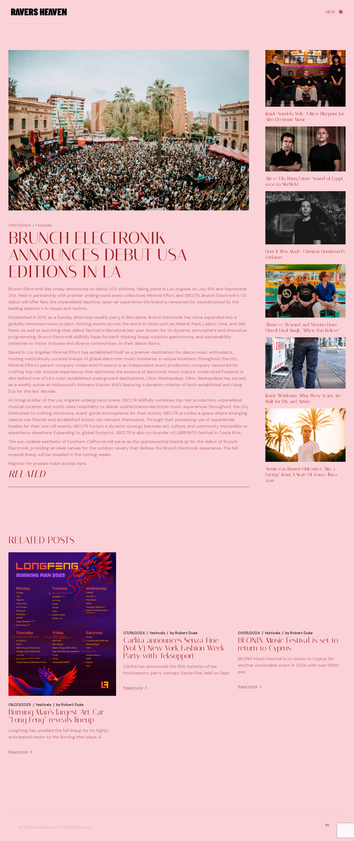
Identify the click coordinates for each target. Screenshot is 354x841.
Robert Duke (70, 704)
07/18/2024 (134, 633)
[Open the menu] (334, 12)
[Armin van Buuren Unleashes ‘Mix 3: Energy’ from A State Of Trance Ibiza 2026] (305, 435)
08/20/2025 (19, 704)
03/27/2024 (19, 225)
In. (328, 825)
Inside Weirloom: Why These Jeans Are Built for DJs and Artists (303, 398)
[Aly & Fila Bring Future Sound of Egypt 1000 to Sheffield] (305, 148)
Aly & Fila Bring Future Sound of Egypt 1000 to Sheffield (304, 181)
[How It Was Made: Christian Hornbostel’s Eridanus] (305, 217)
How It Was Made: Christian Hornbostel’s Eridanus (305, 254)
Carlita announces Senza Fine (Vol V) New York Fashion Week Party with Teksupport (173, 648)
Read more (18, 751)
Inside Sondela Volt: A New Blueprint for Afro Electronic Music (304, 116)
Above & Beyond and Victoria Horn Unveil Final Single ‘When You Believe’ (302, 327)
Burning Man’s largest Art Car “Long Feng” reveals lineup (56, 715)
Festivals (44, 225)
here (81, 463)
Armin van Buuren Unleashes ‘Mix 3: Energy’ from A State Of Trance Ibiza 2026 (301, 474)
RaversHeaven (45, 827)
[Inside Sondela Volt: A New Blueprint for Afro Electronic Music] (305, 78)
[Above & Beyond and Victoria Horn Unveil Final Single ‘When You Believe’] (305, 291)
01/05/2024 (249, 633)
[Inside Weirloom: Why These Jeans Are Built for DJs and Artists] (305, 363)
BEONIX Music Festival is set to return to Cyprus (288, 644)
